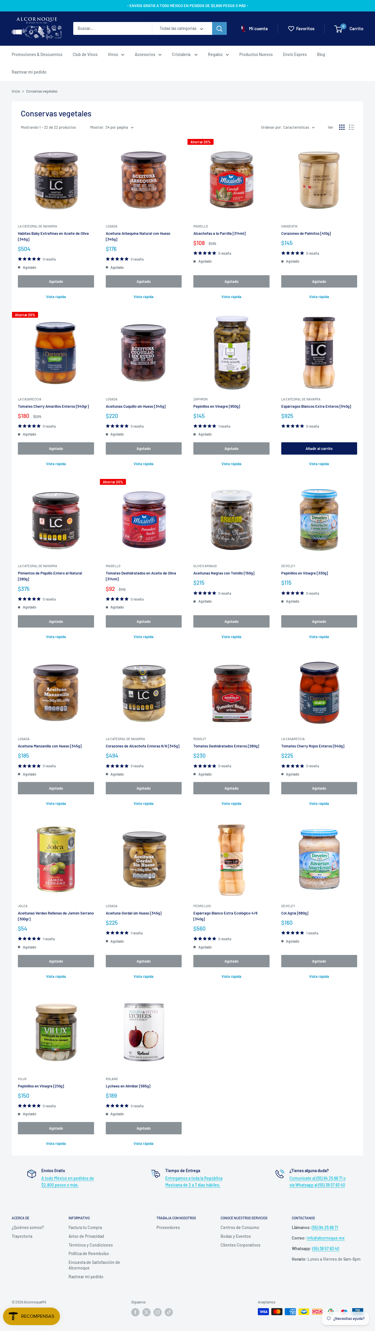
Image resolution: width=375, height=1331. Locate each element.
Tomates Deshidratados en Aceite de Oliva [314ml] (141, 576)
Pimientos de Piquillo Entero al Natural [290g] (50, 576)
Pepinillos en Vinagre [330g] (304, 573)
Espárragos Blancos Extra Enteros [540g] (316, 406)
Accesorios (145, 54)
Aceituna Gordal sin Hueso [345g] (133, 913)
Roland (112, 1079)
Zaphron (200, 399)
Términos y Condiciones (91, 1244)
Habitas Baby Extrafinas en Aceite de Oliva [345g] (53, 236)
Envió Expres (295, 54)
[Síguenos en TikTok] (169, 1312)
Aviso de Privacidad (86, 1236)
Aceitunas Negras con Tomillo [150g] (223, 573)
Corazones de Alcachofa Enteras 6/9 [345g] (142, 746)
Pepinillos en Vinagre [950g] (216, 406)
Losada (111, 226)
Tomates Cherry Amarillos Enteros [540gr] (53, 406)
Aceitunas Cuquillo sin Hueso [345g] (136, 406)
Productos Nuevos (256, 54)
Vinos (113, 54)
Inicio (16, 91)
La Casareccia (29, 399)
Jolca (23, 906)
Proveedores (168, 1227)
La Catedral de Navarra (37, 226)
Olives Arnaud (205, 566)
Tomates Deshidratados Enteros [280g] (226, 746)
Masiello (200, 226)
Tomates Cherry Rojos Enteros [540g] (312, 746)
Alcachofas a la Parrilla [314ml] (219, 233)
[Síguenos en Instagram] (158, 1312)
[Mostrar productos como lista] (351, 127)
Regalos (215, 54)
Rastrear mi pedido (29, 71)
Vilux (22, 1079)
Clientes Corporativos (240, 1244)
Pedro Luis (202, 906)
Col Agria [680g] (294, 913)
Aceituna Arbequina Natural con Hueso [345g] (138, 236)
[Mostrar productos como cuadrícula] (342, 127)
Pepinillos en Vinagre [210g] (41, 1086)
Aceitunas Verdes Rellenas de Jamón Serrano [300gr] (56, 916)
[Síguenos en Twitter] (146, 1312)
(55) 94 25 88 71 (325, 1227)
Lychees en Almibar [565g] (128, 1086)
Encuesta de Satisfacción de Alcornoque (94, 1265)
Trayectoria (22, 1236)
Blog (321, 54)
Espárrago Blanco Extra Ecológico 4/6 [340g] (225, 916)
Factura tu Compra (85, 1227)
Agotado (56, 281)
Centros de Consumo (240, 1227)
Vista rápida (56, 296)
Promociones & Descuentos (37, 54)
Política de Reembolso (89, 1253)
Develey (288, 566)
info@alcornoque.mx (326, 1237)
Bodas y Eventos (236, 1236)
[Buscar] (219, 28)
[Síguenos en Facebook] (135, 1312)
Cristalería (181, 54)
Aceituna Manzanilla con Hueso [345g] (49, 746)
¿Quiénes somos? (28, 1227)
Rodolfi (199, 739)
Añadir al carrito (319, 448)
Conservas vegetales (41, 91)
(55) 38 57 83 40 (325, 1248)
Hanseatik (289, 226)
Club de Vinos (85, 54)
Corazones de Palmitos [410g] (306, 233)
